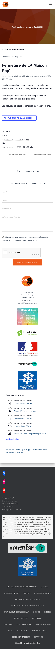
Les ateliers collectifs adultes (17, 624)
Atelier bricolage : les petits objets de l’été (30, 433)
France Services (21, 618)
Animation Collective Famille (27, 599)
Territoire (38, 637)
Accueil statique (11, 593)
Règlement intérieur (21, 637)
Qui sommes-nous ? (39, 631)
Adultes (26, 593)
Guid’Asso (36, 618)
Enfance (36, 612)
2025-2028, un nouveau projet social (22, 587)
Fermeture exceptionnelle (43, 154)
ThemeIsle (36, 643)
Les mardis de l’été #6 (23, 418)
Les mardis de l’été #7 (23, 426)
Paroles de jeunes (43, 624)
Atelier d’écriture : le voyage (25, 411)
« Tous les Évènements (13, 49)
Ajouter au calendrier (20, 118)
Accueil (44, 587)
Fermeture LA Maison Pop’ (17, 154)
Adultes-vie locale (42, 593)
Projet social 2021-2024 (17, 631)
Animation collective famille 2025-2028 (27, 606)
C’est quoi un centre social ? (16, 612)
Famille (47, 612)
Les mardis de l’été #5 (23, 403)
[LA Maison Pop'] (6, 4)
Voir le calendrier (12, 439)
